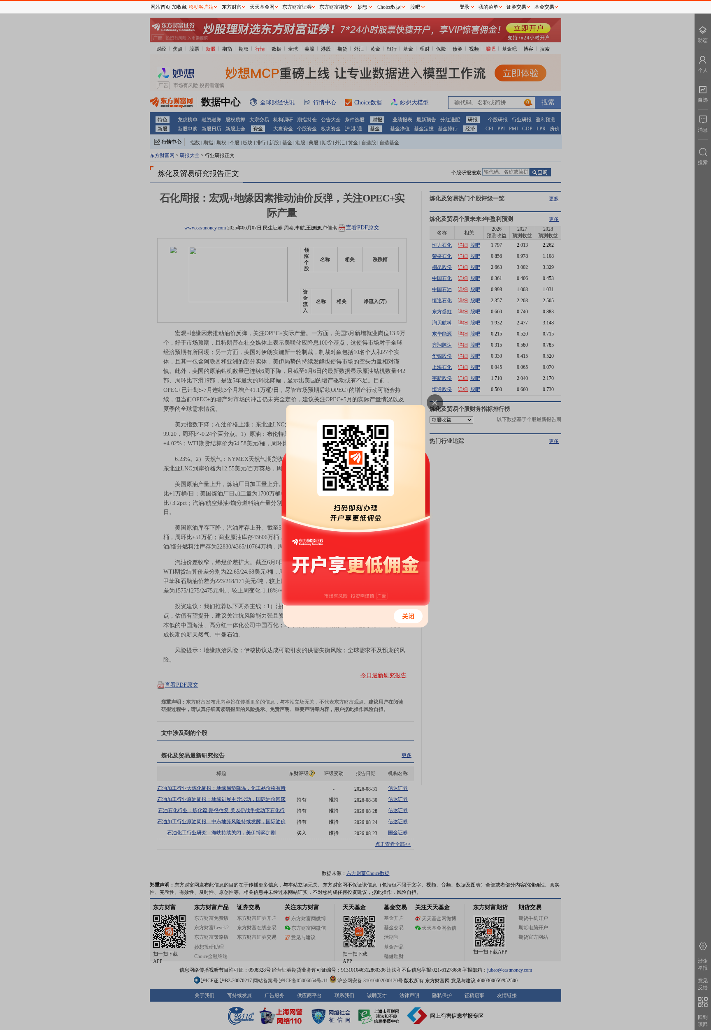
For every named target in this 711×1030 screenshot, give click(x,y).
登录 (464, 7)
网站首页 (160, 7)
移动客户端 (201, 7)
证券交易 (516, 7)
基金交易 (544, 7)
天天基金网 (262, 7)
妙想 (362, 7)
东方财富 (232, 7)
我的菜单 (488, 7)
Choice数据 (389, 7)
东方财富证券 (297, 7)
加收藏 (179, 7)
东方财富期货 (334, 7)
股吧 (415, 7)
